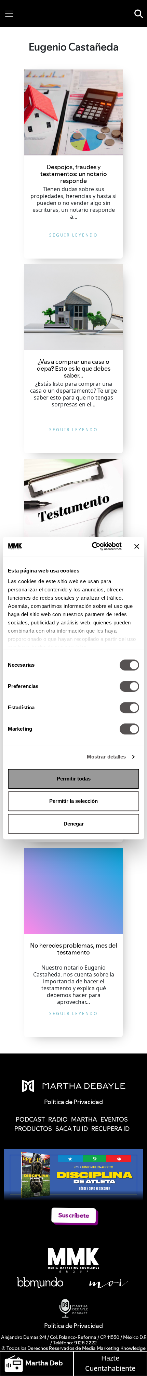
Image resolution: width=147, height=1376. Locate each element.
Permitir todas (74, 779)
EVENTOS (114, 1119)
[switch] (129, 686)
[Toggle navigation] (9, 14)
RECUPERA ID (110, 1128)
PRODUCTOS (33, 1128)
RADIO (58, 1119)
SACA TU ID (71, 1128)
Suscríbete (73, 1215)
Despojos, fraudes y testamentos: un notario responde (73, 174)
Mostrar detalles (106, 757)
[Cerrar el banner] (136, 546)
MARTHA (84, 1119)
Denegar (74, 824)
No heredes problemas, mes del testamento (73, 949)
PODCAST (30, 1119)
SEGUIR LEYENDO (73, 235)
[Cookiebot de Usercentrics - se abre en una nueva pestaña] (92, 546)
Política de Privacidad (73, 1325)
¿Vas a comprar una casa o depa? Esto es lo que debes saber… (73, 368)
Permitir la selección (73, 801)
